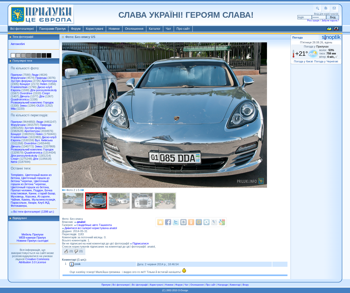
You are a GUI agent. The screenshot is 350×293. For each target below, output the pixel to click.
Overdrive (26, 93)
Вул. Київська (44, 140)
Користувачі (94, 29)
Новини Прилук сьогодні (32, 240)
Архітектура (49, 80)
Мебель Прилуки (32, 234)
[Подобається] (66, 251)
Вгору (246, 284)
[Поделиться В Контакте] (183, 222)
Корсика (30, 196)
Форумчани (18, 77)
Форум (75, 29)
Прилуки (16, 74)
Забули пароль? (330, 20)
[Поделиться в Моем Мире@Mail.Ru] (199, 222)
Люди (35, 74)
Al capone (43, 196)
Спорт (46, 93)
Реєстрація (313, 20)
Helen (43, 84)
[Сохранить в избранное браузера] (160, 222)
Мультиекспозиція (43, 199)
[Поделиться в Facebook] (168, 222)
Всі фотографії (140, 284)
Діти (41, 96)
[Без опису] (73, 200)
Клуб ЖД (43, 202)
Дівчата (24, 96)
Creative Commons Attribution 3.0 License (34, 261)
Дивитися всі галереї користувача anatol (91, 228)
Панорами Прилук (52, 29)
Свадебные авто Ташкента (94, 224)
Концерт (25, 84)
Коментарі (235, 284)
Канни (32, 193)
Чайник (15, 199)
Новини (114, 29)
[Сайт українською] (329, 29)
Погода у (316, 46)
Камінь (26, 199)
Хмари (32, 202)
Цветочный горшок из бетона (30, 187)
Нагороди (223, 284)
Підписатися (140, 243)
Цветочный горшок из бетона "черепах (30, 179)
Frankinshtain (19, 87)
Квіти (14, 161)
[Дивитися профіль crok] (72, 264)
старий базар (46, 193)
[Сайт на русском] (336, 29)
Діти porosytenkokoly (43, 90)
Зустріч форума (21, 80)
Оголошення (134, 29)
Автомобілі (18, 43)
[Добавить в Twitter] (176, 222)
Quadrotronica (20, 99)
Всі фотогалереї (22, 29)
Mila (13, 108)
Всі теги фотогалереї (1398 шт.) (33, 211)
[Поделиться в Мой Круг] (206, 222)
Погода (297, 37)
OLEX (40, 105)
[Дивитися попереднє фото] (64, 190)
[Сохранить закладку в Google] (222, 222)
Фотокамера (19, 205)
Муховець (17, 196)
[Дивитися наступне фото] (82, 190)
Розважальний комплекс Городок (32, 102)
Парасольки (18, 202)
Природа (41, 77)
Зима (23, 105)
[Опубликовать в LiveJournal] (214, 222)
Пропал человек (21, 190)
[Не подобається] (76, 251)
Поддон (38, 190)
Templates (17, 174)
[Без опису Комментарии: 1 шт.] (96, 200)
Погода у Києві (303, 61)
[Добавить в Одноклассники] (191, 222)
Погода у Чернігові (326, 61)
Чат (168, 29)
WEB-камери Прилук (32, 237)
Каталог (154, 29)
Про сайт (183, 29)
